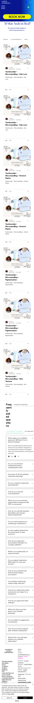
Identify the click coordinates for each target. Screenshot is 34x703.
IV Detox (4, 683)
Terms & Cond (22, 680)
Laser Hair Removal (8, 673)
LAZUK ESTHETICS (6, 2)
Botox (4, 664)
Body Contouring (7, 676)
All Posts (5, 39)
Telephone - (21, 674)
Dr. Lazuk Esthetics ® (16, 39)
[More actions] (28, 68)
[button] (28, 7)
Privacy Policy (22, 678)
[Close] (32, 685)
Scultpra (4, 668)
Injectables (5, 663)
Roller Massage (6, 679)
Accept (25, 698)
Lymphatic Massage (8, 678)
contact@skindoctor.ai (24, 654)
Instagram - (21, 656)
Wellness (4, 681)
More (26, 39)
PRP (3, 671)
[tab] (15, 431)
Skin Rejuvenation (7, 661)
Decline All (9, 698)
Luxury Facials (6, 674)
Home (19, 649)
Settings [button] (17, 700)
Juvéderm (5, 666)
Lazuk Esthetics (28, 664)
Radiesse (5, 669)
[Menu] (3, 7)
